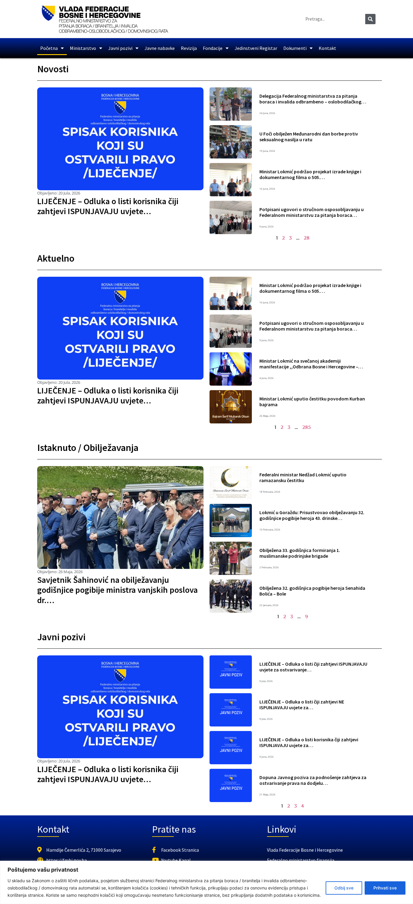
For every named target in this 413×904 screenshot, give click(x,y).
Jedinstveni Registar (256, 48)
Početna (49, 48)
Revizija (189, 48)
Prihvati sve (385, 887)
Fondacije (213, 48)
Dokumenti (295, 48)
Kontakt (327, 48)
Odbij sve (343, 887)
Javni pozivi (120, 48)
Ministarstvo (83, 48)
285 (306, 427)
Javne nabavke (160, 48)
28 (307, 238)
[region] (206, 882)
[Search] (370, 19)
